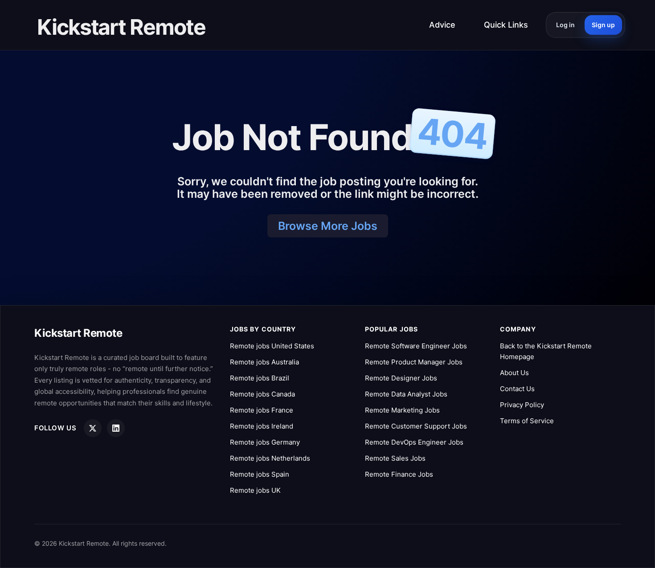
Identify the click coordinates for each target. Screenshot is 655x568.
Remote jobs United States (272, 346)
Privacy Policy (522, 404)
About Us (514, 372)
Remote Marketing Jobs (402, 410)
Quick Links (506, 24)
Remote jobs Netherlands (270, 458)
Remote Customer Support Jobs (416, 426)
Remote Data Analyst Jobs (406, 394)
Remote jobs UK (255, 490)
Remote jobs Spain (259, 474)
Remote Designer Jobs (401, 378)
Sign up (603, 25)
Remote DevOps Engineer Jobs (414, 442)
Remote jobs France (261, 410)
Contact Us (517, 388)
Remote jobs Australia (264, 362)
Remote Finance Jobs (399, 474)
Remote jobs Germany (265, 442)
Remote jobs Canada (262, 394)
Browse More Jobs (327, 226)
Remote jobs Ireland (261, 426)
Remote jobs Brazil (259, 378)
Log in (565, 25)
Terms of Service (527, 421)
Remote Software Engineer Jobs (416, 346)
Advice (442, 24)
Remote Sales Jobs (395, 458)
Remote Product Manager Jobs (414, 362)
